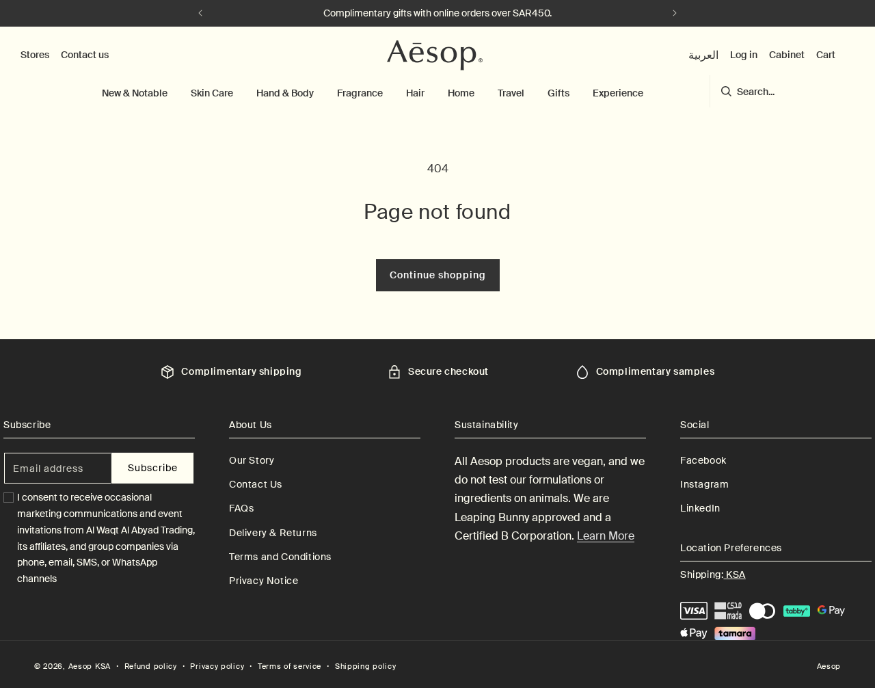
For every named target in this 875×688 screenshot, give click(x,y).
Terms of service (289, 666)
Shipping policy (365, 666)
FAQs (241, 508)
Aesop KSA (89, 666)
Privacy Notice (263, 580)
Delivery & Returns (273, 533)
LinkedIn (700, 508)
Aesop (829, 666)
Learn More (605, 536)
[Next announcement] (675, 13)
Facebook (703, 460)
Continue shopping (438, 275)
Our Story (251, 460)
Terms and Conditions (280, 557)
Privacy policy (217, 666)
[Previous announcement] (200, 13)
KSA (734, 574)
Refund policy (150, 666)
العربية (703, 55)
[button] (134, 93)
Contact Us (255, 484)
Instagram (704, 484)
